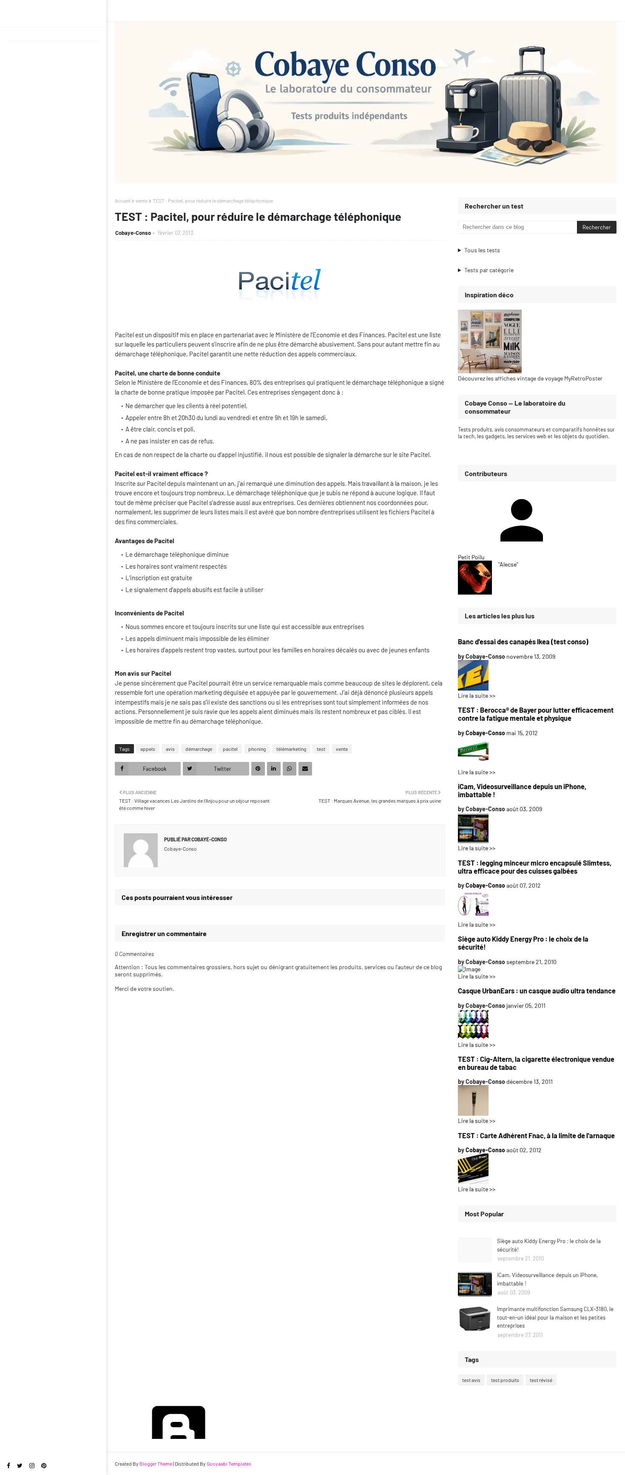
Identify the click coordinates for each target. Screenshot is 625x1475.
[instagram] (31, 1465)
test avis (471, 1380)
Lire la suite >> (476, 695)
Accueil (123, 200)
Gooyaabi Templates (229, 1464)
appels (147, 749)
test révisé (541, 1380)
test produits (505, 1380)
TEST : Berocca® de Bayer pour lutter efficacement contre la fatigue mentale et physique (536, 714)
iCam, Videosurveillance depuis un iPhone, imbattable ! (522, 790)
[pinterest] (43, 1465)
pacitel (230, 749)
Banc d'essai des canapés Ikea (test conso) (523, 641)
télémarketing (291, 749)
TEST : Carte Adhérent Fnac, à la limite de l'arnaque (536, 1135)
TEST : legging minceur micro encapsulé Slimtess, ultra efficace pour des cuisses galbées (534, 867)
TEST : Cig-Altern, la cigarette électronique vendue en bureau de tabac (536, 1063)
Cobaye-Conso (133, 232)
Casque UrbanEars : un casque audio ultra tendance (537, 991)
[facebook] (8, 1465)
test (321, 749)
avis (170, 749)
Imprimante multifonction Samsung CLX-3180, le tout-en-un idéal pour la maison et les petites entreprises (555, 1317)
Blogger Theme (155, 1464)
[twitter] (20, 1465)
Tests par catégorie (489, 270)
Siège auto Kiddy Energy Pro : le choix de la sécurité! (523, 943)
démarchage (198, 749)
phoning (257, 749)
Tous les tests (482, 250)
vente (142, 200)
